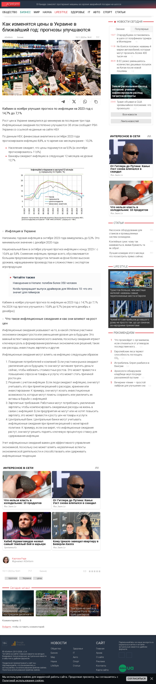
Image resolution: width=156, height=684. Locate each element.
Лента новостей (130, 121)
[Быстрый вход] (138, 4)
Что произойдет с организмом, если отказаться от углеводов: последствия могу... (131, 343)
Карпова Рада (19, 558)
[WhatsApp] (85, 101)
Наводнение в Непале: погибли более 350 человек (45, 283)
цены (39, 578)
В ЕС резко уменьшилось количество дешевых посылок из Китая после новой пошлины (134, 66)
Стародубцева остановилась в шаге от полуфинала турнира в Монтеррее (134, 38)
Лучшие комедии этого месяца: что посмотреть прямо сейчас (131, 255)
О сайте (100, 657)
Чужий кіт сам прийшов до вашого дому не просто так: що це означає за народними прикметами (130, 322)
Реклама (100, 661)
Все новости (130, 114)
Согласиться (137, 678)
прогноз (13, 578)
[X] (74, 101)
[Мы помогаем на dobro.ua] (126, 671)
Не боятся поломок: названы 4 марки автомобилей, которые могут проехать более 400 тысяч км (134, 51)
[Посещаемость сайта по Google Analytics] (18, 643)
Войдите (6, 626)
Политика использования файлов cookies (21, 670)
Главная (100, 648)
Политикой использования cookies (23, 680)
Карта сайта (102, 670)
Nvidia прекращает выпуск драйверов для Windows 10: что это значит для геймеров (52, 290)
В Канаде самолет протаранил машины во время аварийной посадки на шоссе (79, 4)
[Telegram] (63, 101)
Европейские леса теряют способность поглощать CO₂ (129, 354)
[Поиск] (149, 4)
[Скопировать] (96, 101)
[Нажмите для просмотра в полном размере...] (51, 195)
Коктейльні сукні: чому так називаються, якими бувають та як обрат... (131, 245)
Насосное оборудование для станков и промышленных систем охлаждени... (131, 233)
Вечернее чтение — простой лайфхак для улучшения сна (132, 384)
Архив (99, 653)
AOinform (12, 4)
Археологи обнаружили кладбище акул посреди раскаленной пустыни (129, 374)
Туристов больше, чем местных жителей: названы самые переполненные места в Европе (128, 293)
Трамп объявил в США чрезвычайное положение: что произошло (134, 105)
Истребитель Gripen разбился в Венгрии (131, 364)
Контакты (101, 665)
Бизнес (43, 571)
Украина (27, 578)
